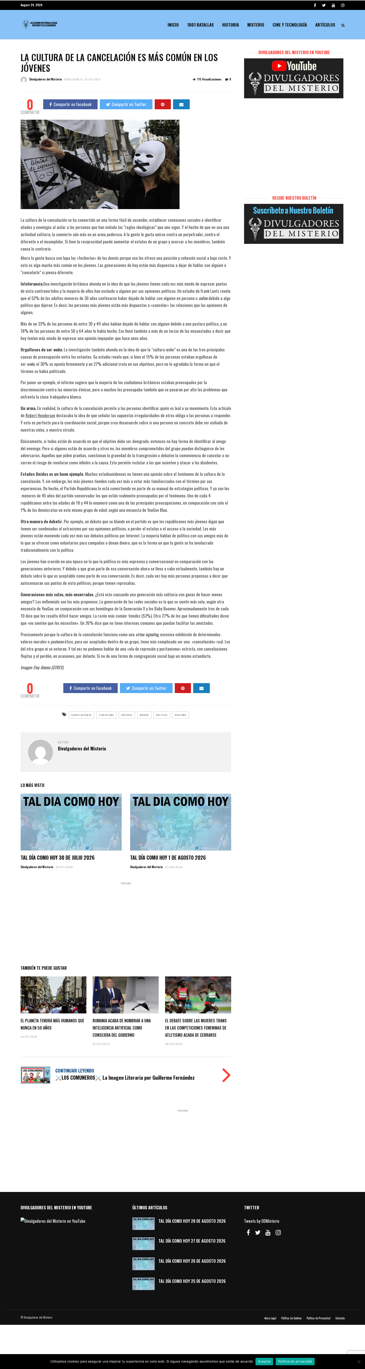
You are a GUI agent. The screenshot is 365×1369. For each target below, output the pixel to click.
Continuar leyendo (74, 1070)
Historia (230, 25)
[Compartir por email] (181, 104)
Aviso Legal (270, 1318)
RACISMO (180, 715)
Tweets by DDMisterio (261, 1221)
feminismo (106, 715)
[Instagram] (343, 5)
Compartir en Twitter (129, 104)
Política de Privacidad (318, 1318)
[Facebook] (248, 1232)
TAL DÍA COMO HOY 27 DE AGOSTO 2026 (191, 1241)
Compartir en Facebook (72, 104)
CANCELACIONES (82, 715)
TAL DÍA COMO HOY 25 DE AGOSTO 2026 (192, 1281)
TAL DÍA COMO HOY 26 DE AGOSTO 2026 (192, 1261)
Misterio (255, 25)
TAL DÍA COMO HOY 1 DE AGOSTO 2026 (168, 857)
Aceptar (264, 1361)
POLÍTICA (162, 715)
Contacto (340, 1318)
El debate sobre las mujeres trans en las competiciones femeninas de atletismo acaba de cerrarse (196, 1028)
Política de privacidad (295, 1361)
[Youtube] (333, 5)
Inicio (173, 25)
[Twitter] (257, 1232)
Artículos (325, 25)
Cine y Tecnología (290, 25)
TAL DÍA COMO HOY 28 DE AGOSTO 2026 (192, 1221)
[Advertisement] (126, 922)
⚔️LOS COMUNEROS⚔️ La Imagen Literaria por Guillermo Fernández (125, 1077)
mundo (144, 715)
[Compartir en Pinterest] (163, 104)
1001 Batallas (200, 25)
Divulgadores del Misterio (45, 79)
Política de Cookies (291, 1318)
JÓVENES (126, 715)
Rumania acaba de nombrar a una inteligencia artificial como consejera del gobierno (122, 1028)
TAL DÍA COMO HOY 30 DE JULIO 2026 (58, 857)
